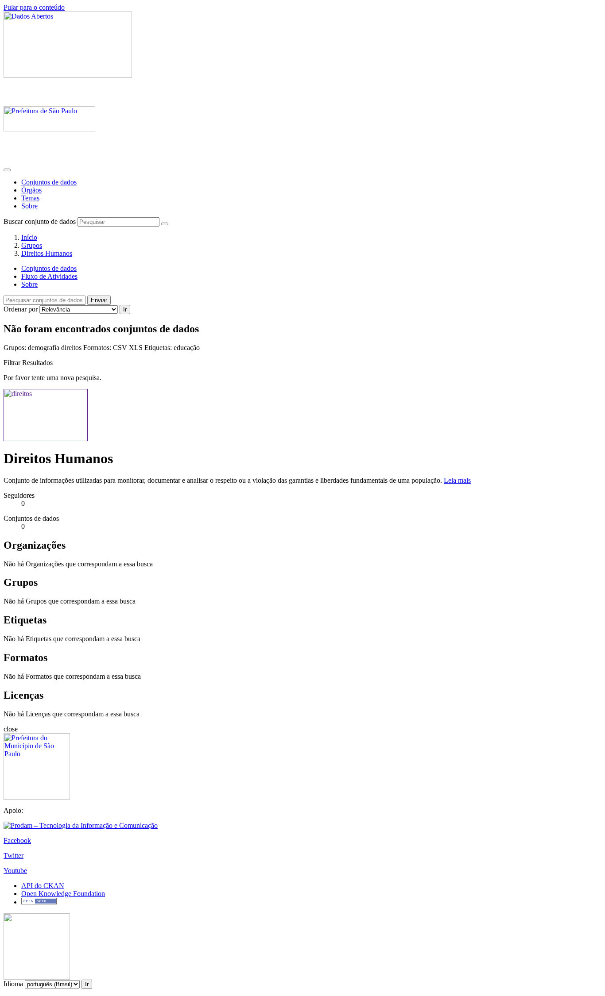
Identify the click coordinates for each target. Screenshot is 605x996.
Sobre (29, 206)
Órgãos (31, 190)
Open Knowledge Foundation (63, 893)
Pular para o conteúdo (34, 7)
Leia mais (457, 480)
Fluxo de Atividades (49, 276)
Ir (125, 309)
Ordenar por (21, 309)
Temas (30, 198)
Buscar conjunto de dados (40, 221)
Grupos (31, 245)
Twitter (13, 855)
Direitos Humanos (46, 253)
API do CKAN (42, 885)
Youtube (15, 870)
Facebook (17, 840)
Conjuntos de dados (49, 182)
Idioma (13, 984)
